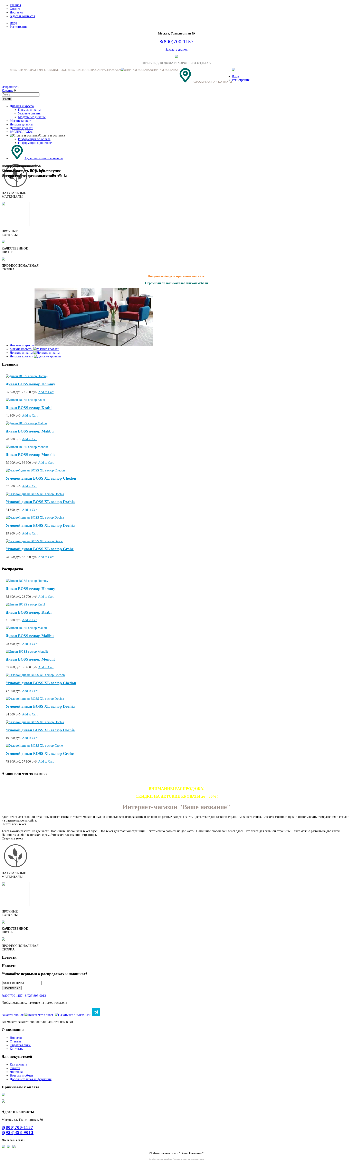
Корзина (7, 90)
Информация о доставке (35, 142)
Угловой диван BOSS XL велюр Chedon (41, 478)
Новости (16, 1037)
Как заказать (18, 1064)
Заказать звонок (176, 49)
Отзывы (15, 1041)
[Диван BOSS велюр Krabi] (25, 399)
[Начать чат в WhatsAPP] (72, 1015)
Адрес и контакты (22, 16)
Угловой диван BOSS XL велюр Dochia (40, 502)
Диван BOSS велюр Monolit (30, 454)
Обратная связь (20, 1045)
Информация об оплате (34, 139)
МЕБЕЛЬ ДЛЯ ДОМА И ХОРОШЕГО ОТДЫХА (176, 62)
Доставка (16, 12)
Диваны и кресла (22, 70)
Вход (13, 23)
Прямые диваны (29, 109)
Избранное (9, 87)
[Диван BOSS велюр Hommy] (27, 376)
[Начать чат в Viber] (39, 1015)
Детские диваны (67, 70)
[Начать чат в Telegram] (96, 1015)
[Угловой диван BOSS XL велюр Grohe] (34, 541)
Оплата (15, 8)
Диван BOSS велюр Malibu (30, 431)
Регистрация (18, 26)
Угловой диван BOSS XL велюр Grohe (40, 549)
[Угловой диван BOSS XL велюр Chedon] (35, 470)
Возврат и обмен (21, 1075)
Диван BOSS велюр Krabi (28, 408)
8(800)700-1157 (176, 41)
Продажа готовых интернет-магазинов (188, 1159)
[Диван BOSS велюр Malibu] (26, 423)
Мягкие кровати (45, 70)
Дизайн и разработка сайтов (160, 1159)
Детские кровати (90, 70)
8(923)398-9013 (35, 995)
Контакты (16, 1048)
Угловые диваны (29, 113)
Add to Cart (46, 392)
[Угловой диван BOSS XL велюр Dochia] (35, 494)
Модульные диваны (32, 117)
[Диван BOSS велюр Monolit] (27, 447)
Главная (15, 5)
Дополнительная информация (30, 1079)
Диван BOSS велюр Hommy (30, 384)
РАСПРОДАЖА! (111, 70)
